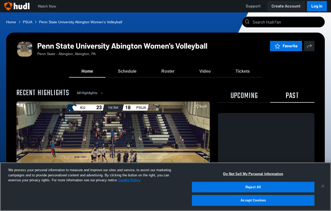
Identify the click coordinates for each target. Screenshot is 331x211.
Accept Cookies (253, 200)
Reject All (253, 187)
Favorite (290, 45)
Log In (316, 6)
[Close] (322, 186)
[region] (165, 186)
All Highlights (87, 93)
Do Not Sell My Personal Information (253, 174)
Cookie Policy (129, 180)
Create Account (286, 6)
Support (253, 6)
